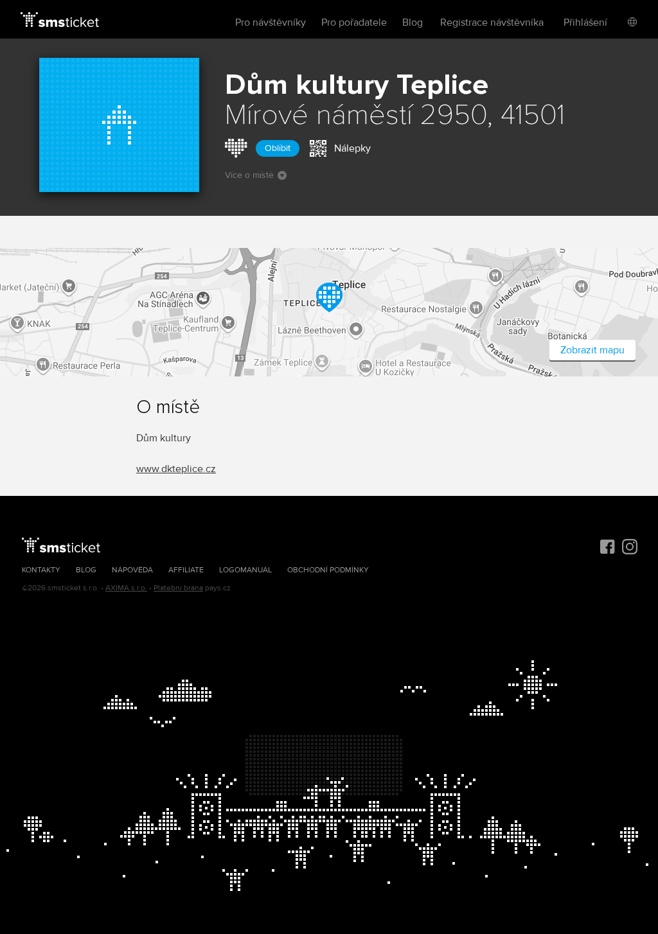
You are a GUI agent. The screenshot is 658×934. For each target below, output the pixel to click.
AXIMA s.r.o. (126, 588)
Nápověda (132, 570)
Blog (412, 22)
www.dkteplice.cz (176, 469)
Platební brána (178, 588)
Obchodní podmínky (328, 570)
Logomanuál (245, 570)
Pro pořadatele (354, 22)
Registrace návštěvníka (492, 22)
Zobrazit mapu (592, 350)
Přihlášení (585, 22)
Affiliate (186, 570)
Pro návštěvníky (270, 22)
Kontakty (41, 570)
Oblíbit (277, 148)
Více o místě (249, 175)
